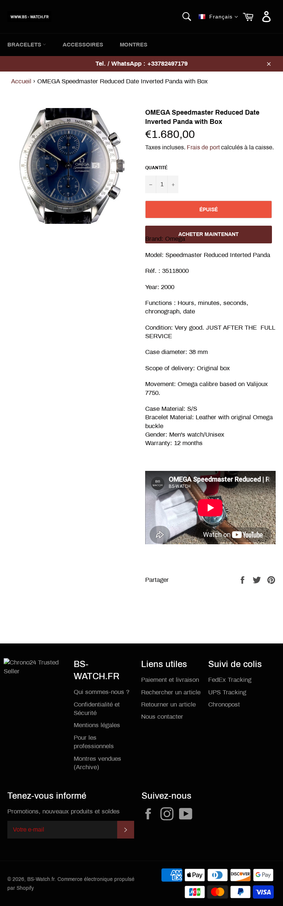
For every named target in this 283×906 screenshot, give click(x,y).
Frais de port (203, 147)
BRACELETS (25, 45)
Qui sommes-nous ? (101, 691)
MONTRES (133, 45)
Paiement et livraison (170, 679)
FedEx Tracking (229, 679)
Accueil (21, 81)
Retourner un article (168, 704)
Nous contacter (162, 716)
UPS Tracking (227, 692)
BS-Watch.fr (41, 879)
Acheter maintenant (208, 234)
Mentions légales (97, 725)
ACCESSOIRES (83, 45)
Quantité (156, 167)
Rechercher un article (170, 692)
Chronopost (224, 704)
